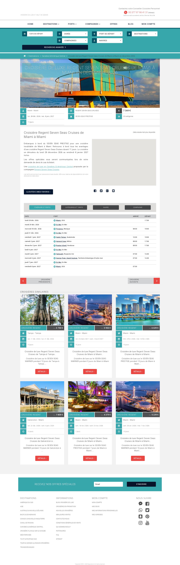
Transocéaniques (27, 547)
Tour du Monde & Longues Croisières (34, 543)
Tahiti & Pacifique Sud (28, 539)
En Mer (58, 225)
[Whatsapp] (140, 509)
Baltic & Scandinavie (28, 514)
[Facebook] (147, 503)
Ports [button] (71, 24)
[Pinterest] (147, 516)
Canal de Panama (27, 523)
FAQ (57, 535)
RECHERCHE (54, 47)
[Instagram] (140, 522)
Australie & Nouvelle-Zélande (31, 510)
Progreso (59, 229)
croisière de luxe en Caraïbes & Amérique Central (50, 166)
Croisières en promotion (66, 506)
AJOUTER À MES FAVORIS (38, 192)
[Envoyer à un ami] (113, 190)
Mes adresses (97, 514)
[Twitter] (147, 510)
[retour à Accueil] (25, 56)
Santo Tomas (61, 237)
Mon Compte (148, 24)
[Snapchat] (140, 516)
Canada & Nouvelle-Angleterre (32, 519)
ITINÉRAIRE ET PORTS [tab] (42, 207)
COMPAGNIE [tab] (137, 207)
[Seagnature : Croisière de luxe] (54, 8)
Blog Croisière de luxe (65, 502)
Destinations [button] (50, 24)
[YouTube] (147, 523)
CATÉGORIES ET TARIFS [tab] (74, 207)
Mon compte (97, 502)
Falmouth (59, 254)
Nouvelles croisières (64, 510)
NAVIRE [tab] (106, 207)
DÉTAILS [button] (42, 372)
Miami (58, 220)
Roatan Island (61, 245)
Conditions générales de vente (68, 523)
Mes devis (95, 506)
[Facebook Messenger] (140, 503)
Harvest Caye (61, 241)
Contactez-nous (62, 519)
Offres (113, 24)
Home (30, 24)
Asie (21, 506)
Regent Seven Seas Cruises (46, 169)
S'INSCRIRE (141, 484)
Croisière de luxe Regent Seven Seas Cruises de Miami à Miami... (90, 353)
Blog (130, 24)
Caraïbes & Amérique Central (31, 527)
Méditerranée (25, 535)
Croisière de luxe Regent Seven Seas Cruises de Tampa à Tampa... (42, 353)
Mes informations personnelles (105, 510)
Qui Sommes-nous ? (63, 527)
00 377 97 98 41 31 (138, 12)
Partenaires (61, 531)
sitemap (59, 539)
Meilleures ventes (63, 514)
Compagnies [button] (92, 24)
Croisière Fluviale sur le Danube (33, 531)
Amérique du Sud (26, 502)
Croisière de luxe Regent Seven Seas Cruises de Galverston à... (42, 439)
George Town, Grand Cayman (66, 258)
